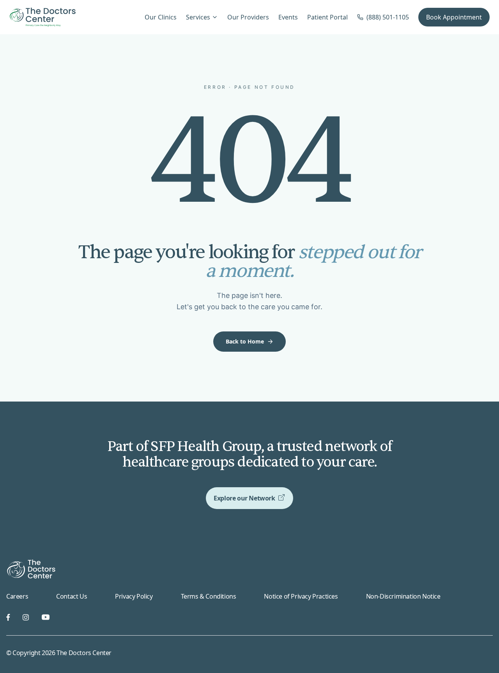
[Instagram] (26, 617)
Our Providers (248, 17)
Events (288, 17)
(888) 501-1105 (387, 17)
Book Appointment (454, 17)
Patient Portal (327, 17)
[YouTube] (45, 617)
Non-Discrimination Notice (403, 596)
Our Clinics (161, 17)
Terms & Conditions (208, 596)
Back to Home (245, 341)
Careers (17, 596)
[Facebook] (8, 617)
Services (198, 17)
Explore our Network (244, 498)
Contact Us (71, 596)
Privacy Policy (133, 596)
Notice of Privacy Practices (301, 596)
